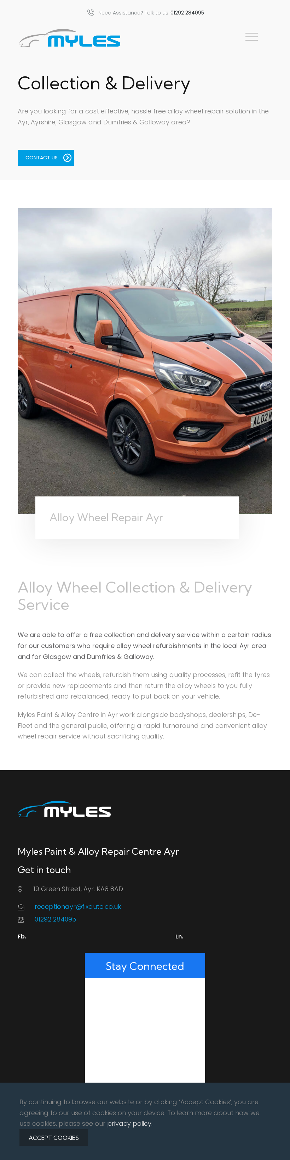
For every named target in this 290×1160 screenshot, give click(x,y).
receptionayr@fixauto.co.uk (78, 906)
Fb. (22, 936)
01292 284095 (55, 919)
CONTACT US (41, 157)
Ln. (179, 936)
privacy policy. (129, 1123)
